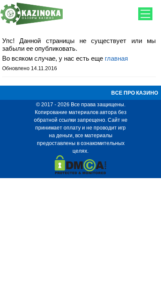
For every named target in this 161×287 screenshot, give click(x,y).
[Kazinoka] (31, 24)
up (80, 267)
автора (108, 112)
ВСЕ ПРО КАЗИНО (134, 93)
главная (116, 58)
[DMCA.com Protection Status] (80, 173)
